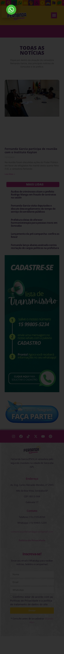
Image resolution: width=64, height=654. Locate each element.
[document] (32, 327)
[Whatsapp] (11, 10)
